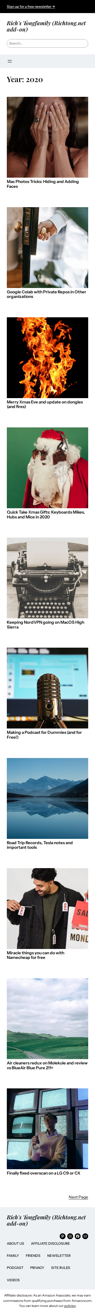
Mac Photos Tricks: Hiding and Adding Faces (43, 184)
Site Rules (60, 1268)
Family (13, 1255)
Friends (33, 1255)
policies (70, 1306)
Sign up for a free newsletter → (31, 6)
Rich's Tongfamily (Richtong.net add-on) (46, 26)
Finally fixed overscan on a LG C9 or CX (43, 1173)
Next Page (78, 1197)
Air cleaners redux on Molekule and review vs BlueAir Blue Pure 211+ (47, 1065)
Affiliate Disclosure (50, 1243)
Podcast (15, 1268)
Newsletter (59, 1255)
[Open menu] (10, 61)
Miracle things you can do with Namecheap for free (35, 955)
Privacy (37, 1268)
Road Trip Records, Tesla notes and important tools (40, 845)
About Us (15, 1243)
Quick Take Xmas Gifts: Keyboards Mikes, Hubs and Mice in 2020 (46, 514)
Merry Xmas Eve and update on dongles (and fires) (45, 404)
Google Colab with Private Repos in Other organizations (46, 294)
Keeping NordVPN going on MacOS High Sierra (45, 624)
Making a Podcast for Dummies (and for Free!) (44, 735)
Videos (13, 1280)
